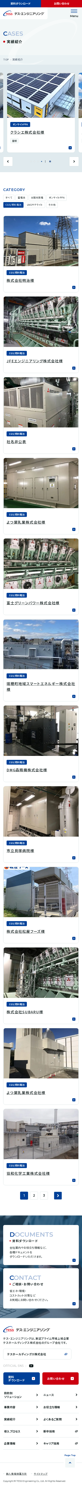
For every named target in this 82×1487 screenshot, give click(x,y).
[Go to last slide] (8, 161)
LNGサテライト (35, 204)
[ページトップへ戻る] (70, 1463)
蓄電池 (21, 197)
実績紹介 (17, 59)
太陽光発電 (37, 197)
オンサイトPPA (56, 197)
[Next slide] (74, 161)
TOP (6, 59)
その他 (52, 204)
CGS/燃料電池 (13, 204)
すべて (8, 197)
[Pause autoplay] (50, 161)
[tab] (30, 161)
